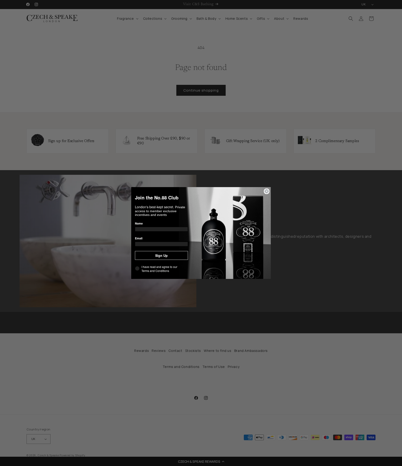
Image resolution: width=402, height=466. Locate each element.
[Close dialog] (266, 191)
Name (139, 223)
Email (138, 238)
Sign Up (161, 255)
